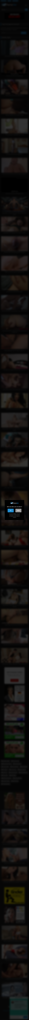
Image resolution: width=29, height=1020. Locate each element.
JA (10, 510)
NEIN (18, 510)
